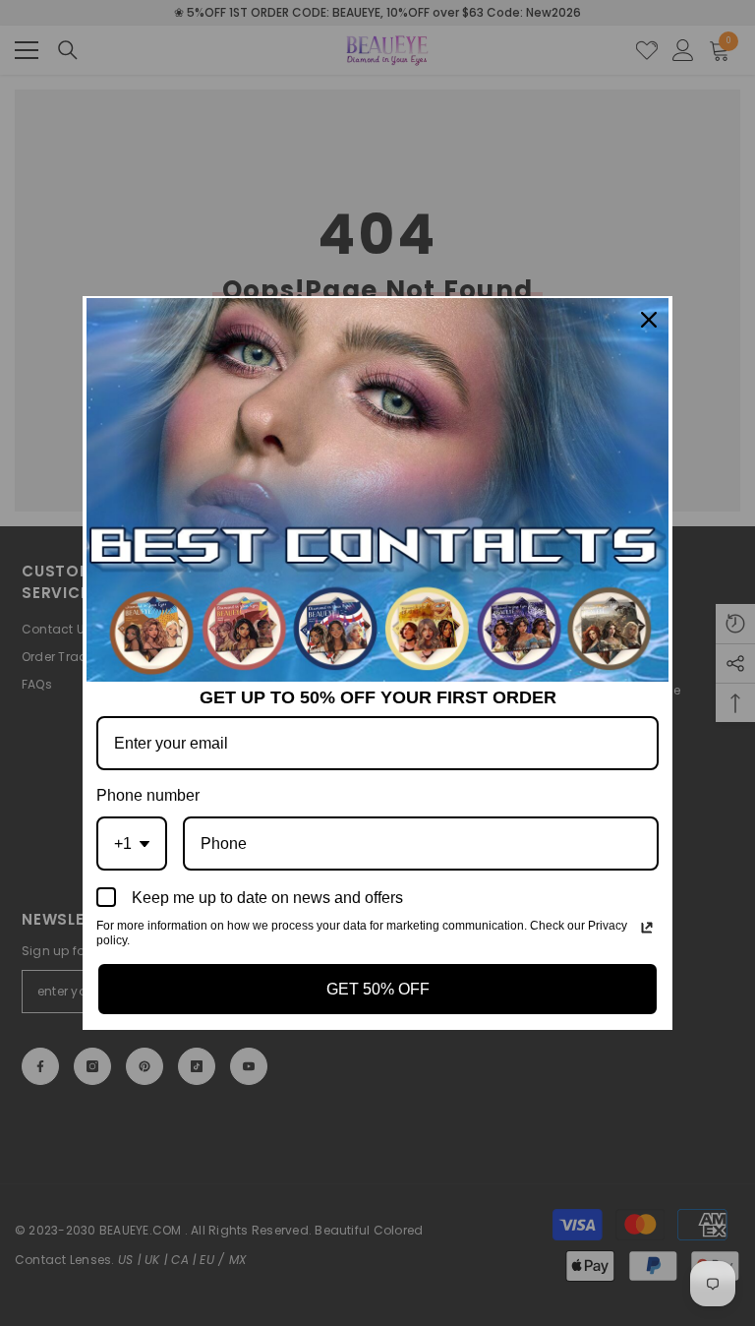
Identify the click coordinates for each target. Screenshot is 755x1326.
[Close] (648, 319)
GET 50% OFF (378, 989)
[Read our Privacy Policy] (647, 927)
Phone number (148, 795)
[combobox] (131, 843)
